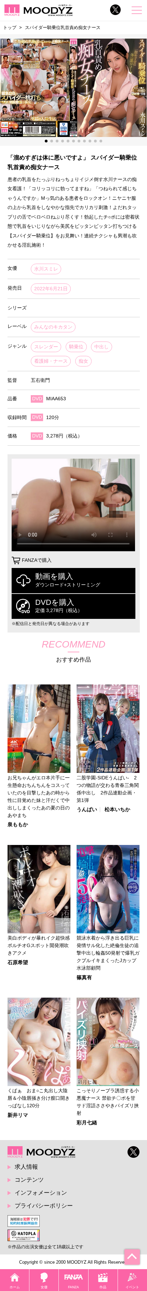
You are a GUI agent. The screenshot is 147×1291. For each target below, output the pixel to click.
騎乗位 (76, 346)
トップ (9, 27)
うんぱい (87, 809)
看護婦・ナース (51, 361)
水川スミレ (46, 269)
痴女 (83, 361)
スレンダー (46, 346)
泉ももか (18, 824)
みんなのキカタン (53, 327)
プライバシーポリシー (44, 1205)
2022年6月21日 (51, 288)
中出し (101, 346)
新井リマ (18, 1115)
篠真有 (84, 977)
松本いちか (117, 809)
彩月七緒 (87, 1122)
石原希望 (18, 962)
